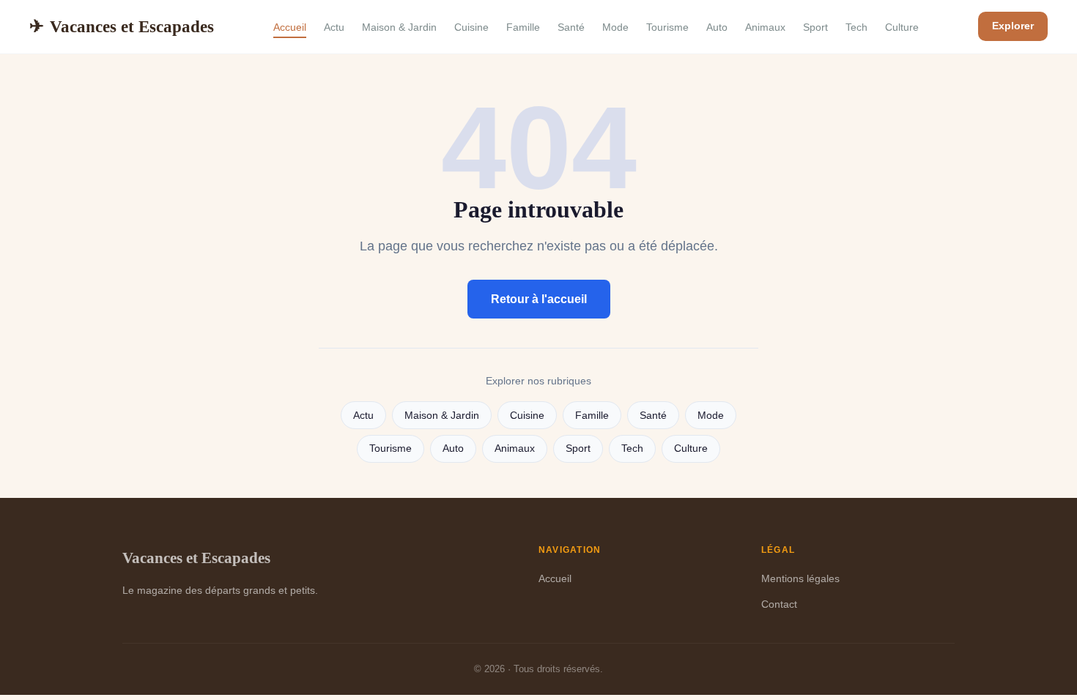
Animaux (765, 27)
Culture (902, 27)
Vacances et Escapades (121, 26)
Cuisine (471, 27)
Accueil (289, 27)
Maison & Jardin (399, 27)
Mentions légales (800, 578)
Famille (523, 27)
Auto (717, 27)
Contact (779, 604)
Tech (856, 27)
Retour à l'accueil (539, 299)
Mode (615, 27)
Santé (571, 27)
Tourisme (667, 27)
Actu (334, 27)
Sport (815, 27)
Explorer (1013, 25)
